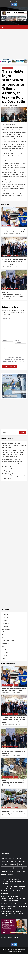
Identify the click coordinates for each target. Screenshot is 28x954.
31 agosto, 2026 (6, 233)
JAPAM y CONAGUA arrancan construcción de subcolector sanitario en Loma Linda (14, 445)
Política (4, 655)
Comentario (6, 318)
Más (3, 646)
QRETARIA (14, 105)
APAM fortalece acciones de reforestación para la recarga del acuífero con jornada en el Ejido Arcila (12, 294)
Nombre (5, 340)
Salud (4, 658)
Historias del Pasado (8, 640)
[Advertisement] (14, 44)
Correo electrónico (18, 341)
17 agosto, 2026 (6, 785)
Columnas (5, 614)
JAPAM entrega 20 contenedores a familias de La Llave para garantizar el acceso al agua (13, 476)
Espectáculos (6, 635)
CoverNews (10, 951)
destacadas (5, 288)
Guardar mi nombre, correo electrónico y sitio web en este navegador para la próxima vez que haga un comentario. (14, 359)
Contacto (5, 617)
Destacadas (5, 68)
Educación (5, 632)
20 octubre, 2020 (7, 105)
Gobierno (11, 68)
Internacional (6, 643)
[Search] (25, 26)
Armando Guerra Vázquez (15, 233)
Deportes (5, 620)
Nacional (16, 225)
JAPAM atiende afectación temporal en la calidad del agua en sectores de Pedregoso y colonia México (13, 469)
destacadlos (6, 629)
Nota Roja (5, 652)
